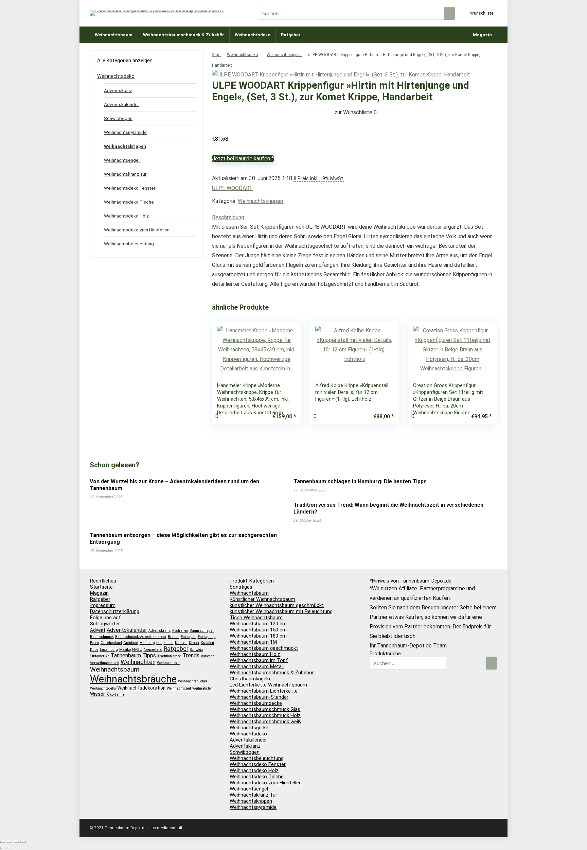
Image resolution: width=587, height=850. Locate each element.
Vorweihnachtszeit (104, 663)
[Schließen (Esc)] (23, 842)
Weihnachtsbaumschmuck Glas (265, 709)
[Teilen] (16, 842)
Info (159, 643)
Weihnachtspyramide (125, 132)
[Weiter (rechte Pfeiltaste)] (9, 848)
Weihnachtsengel (122, 160)
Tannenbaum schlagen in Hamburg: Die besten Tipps (360, 481)
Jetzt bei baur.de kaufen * (243, 158)
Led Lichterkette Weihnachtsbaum (268, 685)
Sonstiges (241, 587)
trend (177, 656)
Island (169, 643)
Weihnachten (138, 662)
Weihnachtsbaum (113, 34)
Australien (180, 630)
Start (216, 54)
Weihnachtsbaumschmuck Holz (265, 715)
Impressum (102, 605)
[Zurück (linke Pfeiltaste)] (2, 848)
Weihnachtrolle (168, 663)
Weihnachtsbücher (192, 681)
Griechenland (111, 643)
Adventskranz (118, 90)
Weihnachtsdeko (252, 34)
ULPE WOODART (232, 188)
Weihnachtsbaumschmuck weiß (265, 721)
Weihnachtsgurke (249, 728)
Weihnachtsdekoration (141, 688)
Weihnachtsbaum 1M (253, 642)
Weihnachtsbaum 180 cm (258, 636)
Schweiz (196, 649)
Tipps (149, 655)
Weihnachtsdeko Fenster (129, 188)
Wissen (98, 694)
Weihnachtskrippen (284, 54)
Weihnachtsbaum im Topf (259, 660)
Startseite (101, 587)
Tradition (164, 656)
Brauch (173, 637)
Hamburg (147, 643)
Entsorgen (188, 637)
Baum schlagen (202, 630)
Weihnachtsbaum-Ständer (259, 697)
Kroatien (207, 643)
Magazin (482, 34)
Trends (191, 655)
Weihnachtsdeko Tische (129, 202)
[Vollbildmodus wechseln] (9, 842)
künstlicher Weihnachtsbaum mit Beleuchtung (281, 611)
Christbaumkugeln (250, 679)
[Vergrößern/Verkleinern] (2, 842)
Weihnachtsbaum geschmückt (264, 648)
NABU (137, 649)
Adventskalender (121, 104)
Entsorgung (207, 637)
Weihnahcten (202, 688)
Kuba (94, 649)
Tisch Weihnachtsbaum (256, 617)
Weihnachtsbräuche (133, 679)
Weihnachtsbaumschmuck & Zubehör (183, 34)
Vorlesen (207, 656)
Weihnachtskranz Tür (125, 174)
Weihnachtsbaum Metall (257, 666)
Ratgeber (291, 34)
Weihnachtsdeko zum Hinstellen (137, 229)
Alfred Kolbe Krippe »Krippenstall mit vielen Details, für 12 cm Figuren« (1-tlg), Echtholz (351, 392)
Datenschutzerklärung (114, 611)
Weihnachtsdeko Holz (126, 216)
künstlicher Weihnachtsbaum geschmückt (277, 605)
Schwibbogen (118, 118)
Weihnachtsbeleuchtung (129, 243)
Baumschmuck (102, 637)
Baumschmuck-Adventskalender (140, 637)
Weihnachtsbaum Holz (255, 654)
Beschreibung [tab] (228, 217)
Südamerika (99, 656)
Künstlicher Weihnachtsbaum (262, 599)
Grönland (130, 643)
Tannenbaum (126, 655)
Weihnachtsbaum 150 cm (258, 630)
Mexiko (125, 649)
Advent (97, 630)
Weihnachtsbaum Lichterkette (264, 691)
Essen (94, 643)
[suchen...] (449, 13)
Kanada (181, 643)
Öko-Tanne (115, 694)
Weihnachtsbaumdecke (256, 703)
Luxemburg (109, 649)
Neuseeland (153, 649)
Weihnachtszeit (179, 688)
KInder (194, 643)
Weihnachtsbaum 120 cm (258, 624)
